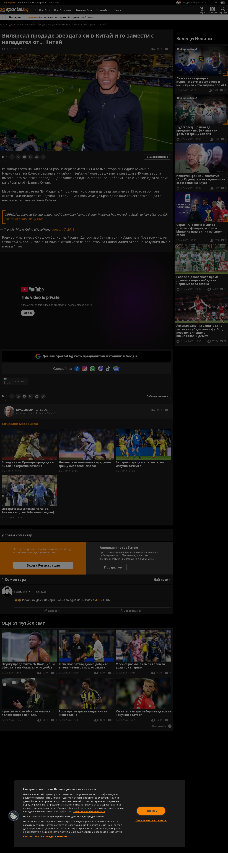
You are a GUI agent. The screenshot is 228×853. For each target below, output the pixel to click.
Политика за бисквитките (89, 811)
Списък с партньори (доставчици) (45, 836)
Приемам (151, 810)
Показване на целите (151, 820)
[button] (13, 816)
